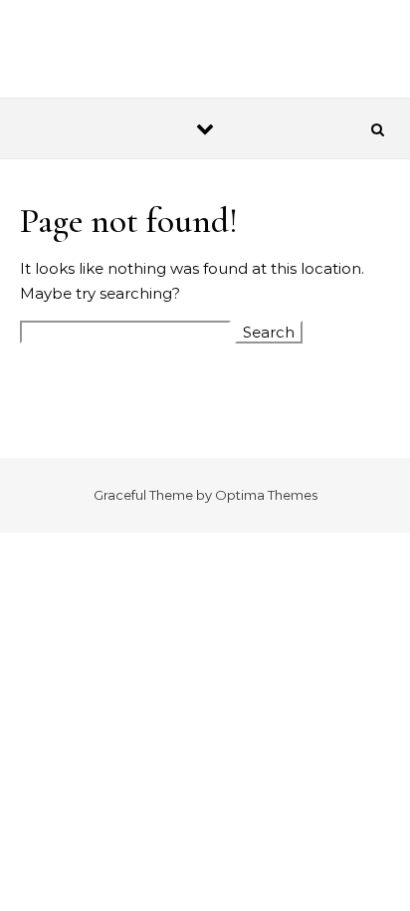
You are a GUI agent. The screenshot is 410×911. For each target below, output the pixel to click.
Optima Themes (266, 495)
